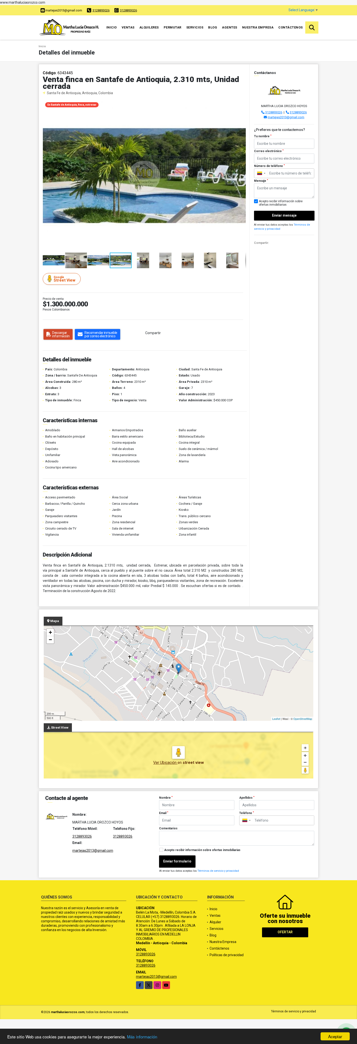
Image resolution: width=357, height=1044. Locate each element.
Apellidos (247, 798)
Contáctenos (290, 27)
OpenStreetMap (302, 719)
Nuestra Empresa (258, 27)
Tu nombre (263, 136)
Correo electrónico (269, 151)
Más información (142, 1037)
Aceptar (335, 1036)
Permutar (172, 27)
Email (163, 813)
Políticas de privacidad (227, 955)
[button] (242, 104)
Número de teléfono (269, 166)
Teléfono (246, 813)
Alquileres (149, 27)
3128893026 (101, 10)
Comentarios (168, 828)
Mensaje (261, 181)
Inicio (111, 27)
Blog (212, 27)
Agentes (229, 27)
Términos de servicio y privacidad (218, 870)
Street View (64, 279)
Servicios (195, 27)
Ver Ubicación (165, 762)
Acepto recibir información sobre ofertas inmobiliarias (202, 850)
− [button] (50, 640)
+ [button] (50, 632)
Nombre (166, 798)
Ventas (128, 27)
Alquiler (215, 922)
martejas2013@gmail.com (286, 117)
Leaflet (276, 719)
